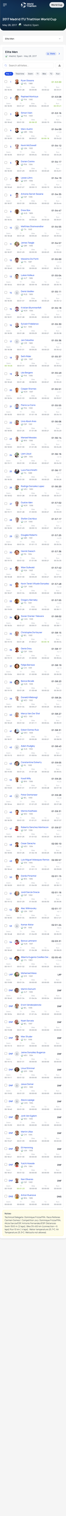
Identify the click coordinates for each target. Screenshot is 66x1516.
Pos (7, 73)
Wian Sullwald (27, 567)
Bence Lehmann (29, 940)
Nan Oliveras (27, 1179)
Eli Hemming (27, 1147)
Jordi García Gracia (30, 892)
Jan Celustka (27, 340)
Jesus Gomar (27, 1084)
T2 (51, 73)
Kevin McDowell (28, 145)
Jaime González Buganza (33, 1052)
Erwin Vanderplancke (31, 1004)
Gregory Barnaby (29, 599)
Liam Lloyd (26, 453)
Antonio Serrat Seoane (32, 193)
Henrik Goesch (28, 551)
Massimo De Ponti (30, 258)
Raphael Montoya (29, 96)
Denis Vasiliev (27, 291)
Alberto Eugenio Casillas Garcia (35, 957)
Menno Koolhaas (29, 810)
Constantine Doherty (31, 762)
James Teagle (27, 242)
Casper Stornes (28, 388)
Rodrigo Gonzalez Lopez (32, 486)
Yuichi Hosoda (28, 1163)
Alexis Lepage (27, 1099)
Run (58, 73)
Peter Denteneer (29, 794)
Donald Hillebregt (29, 697)
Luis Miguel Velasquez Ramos (35, 859)
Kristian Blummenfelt (31, 307)
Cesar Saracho (28, 843)
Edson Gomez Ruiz (30, 729)
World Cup (56, 4)
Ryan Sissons (27, 80)
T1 (38, 73)
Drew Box (25, 210)
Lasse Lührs (26, 177)
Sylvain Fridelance (30, 323)
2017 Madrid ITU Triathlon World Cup (29, 19)
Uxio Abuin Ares (28, 421)
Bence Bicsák (27, 680)
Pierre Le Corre (28, 405)
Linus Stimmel (28, 1068)
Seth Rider (26, 356)
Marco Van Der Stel (30, 713)
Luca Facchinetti (29, 469)
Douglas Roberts (29, 534)
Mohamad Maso (29, 973)
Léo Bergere (27, 372)
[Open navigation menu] (5, 5)
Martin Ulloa (27, 1131)
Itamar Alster (27, 924)
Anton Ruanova (28, 1195)
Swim (30, 73)
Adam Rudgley (28, 745)
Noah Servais (27, 1020)
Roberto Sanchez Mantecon (35, 827)
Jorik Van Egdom (29, 1115)
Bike (44, 73)
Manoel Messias (29, 437)
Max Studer (26, 1036)
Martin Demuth (28, 988)
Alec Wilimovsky (29, 908)
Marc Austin (27, 128)
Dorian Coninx (28, 161)
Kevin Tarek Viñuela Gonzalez (35, 583)
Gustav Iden (27, 502)
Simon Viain (26, 112)
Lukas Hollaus (27, 275)
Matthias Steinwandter (32, 226)
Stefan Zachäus (29, 518)
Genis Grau (26, 648)
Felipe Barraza (28, 664)
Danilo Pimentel (28, 875)
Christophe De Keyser (31, 632)
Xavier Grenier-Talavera (32, 616)
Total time (20, 73)
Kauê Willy (26, 778)
